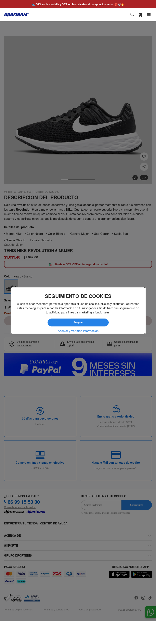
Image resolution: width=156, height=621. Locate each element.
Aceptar (78, 322)
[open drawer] (149, 15)
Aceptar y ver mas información (78, 330)
